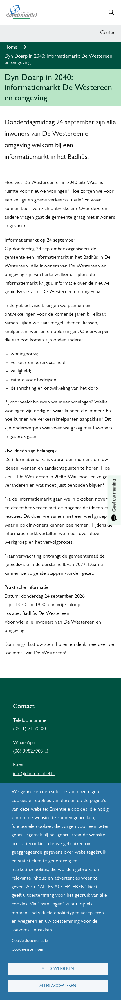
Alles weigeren (58, 969)
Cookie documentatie (30, 941)
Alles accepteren (57, 986)
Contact (108, 33)
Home (11, 47)
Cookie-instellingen (27, 950)
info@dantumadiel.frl (34, 774)
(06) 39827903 (29, 751)
